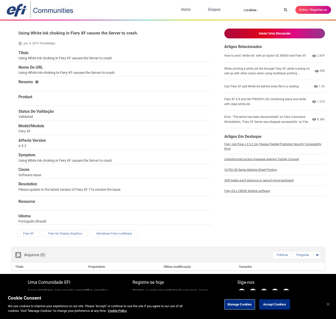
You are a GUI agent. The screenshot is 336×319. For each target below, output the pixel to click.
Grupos (214, 9)
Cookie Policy (117, 311)
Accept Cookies (274, 304)
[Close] (328, 304)
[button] (282, 255)
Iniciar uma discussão (274, 33)
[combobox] (261, 10)
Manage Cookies (240, 304)
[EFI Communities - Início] (40, 9)
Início (186, 9)
